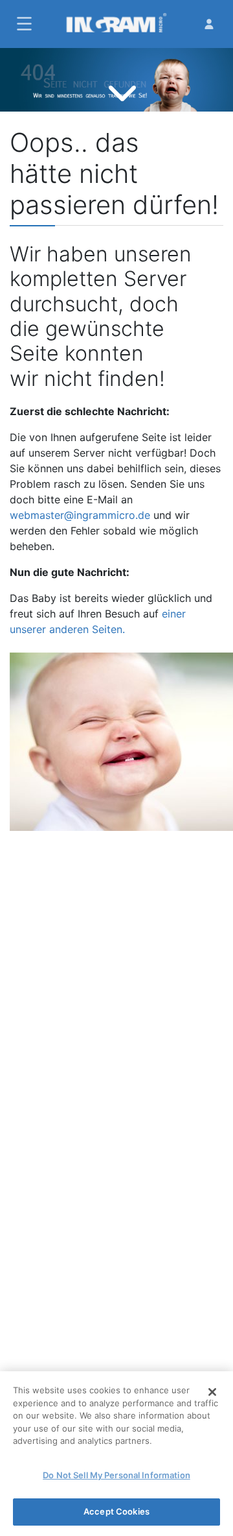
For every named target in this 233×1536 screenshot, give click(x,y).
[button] (22, 23)
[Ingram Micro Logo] (116, 24)
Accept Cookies (116, 1511)
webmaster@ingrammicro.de (80, 515)
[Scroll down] (122, 92)
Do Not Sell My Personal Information (116, 1475)
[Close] (212, 1392)
